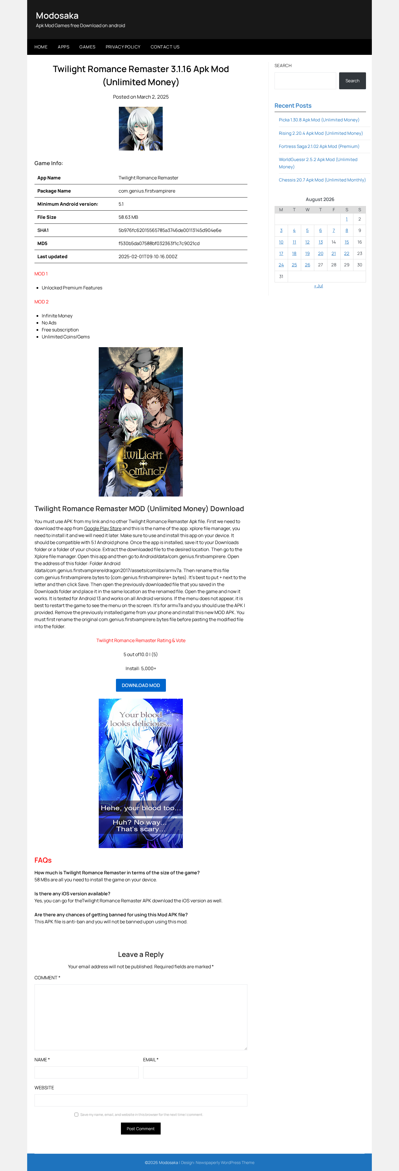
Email (151, 1059)
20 (320, 253)
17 (281, 253)
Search (283, 65)
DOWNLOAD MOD (141, 685)
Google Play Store (103, 528)
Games (87, 47)
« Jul (318, 286)
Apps (63, 47)
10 (281, 242)
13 (321, 242)
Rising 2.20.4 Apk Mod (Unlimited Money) (321, 133)
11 (294, 242)
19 (307, 253)
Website (44, 1087)
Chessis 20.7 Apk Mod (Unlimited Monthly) (322, 180)
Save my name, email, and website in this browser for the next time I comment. (141, 1114)
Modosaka (57, 15)
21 (334, 253)
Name (42, 1059)
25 (294, 265)
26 (307, 265)
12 (307, 242)
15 (347, 242)
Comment (47, 977)
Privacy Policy (123, 47)
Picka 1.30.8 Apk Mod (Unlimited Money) (319, 120)
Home (41, 47)
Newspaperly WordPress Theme (225, 1162)
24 (281, 265)
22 (346, 253)
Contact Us (165, 47)
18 (294, 253)
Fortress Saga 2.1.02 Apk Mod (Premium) (319, 146)
